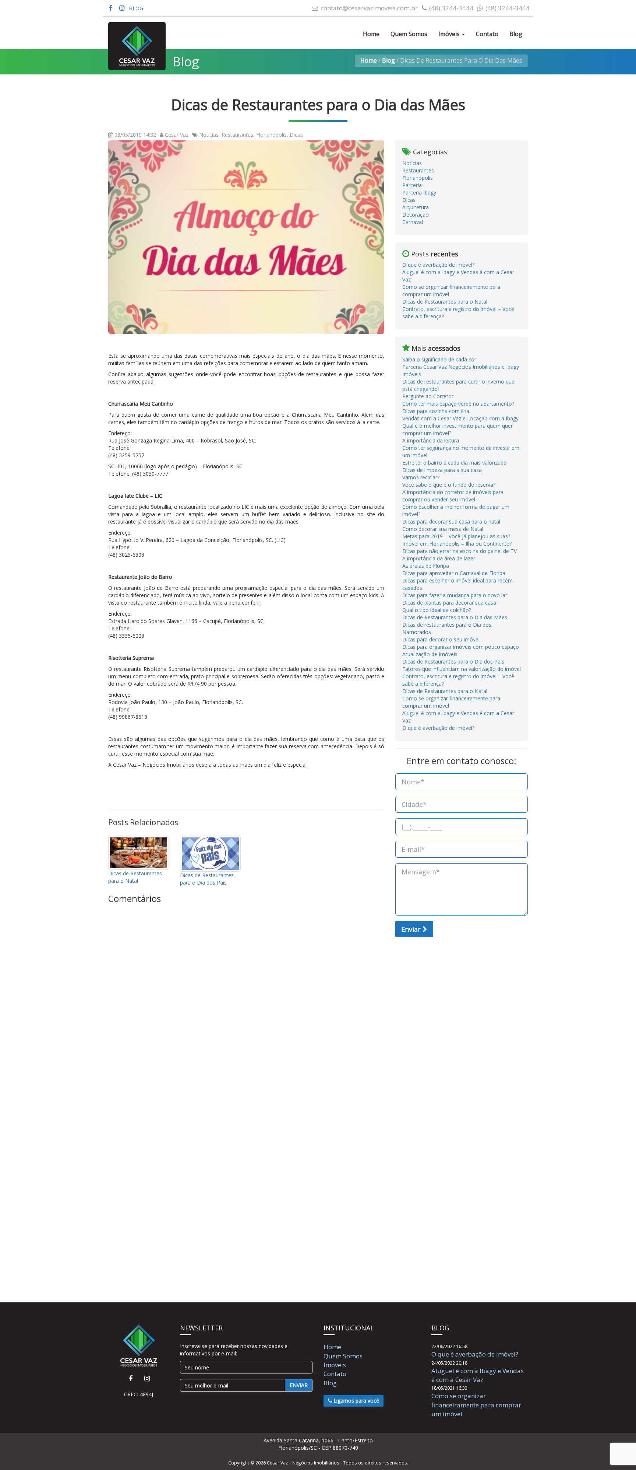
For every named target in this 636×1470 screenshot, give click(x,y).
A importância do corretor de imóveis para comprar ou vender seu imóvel (453, 496)
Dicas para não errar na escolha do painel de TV (459, 550)
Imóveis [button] (449, 34)
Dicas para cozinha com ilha (435, 410)
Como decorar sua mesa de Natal (442, 528)
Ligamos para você (355, 1400)
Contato (487, 34)
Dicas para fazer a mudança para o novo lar (454, 595)
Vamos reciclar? (420, 477)
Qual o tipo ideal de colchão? (436, 609)
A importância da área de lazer (438, 558)
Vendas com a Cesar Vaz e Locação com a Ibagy (460, 418)
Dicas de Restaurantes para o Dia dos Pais (207, 879)
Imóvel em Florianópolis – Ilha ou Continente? (457, 543)
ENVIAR (299, 1385)
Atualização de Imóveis (429, 654)
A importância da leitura (430, 440)
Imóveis (335, 1365)
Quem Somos (409, 34)
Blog (515, 34)
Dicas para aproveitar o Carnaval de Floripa (453, 573)
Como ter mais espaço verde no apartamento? (458, 403)
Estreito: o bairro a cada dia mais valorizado (454, 462)
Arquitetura (415, 207)
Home (371, 34)
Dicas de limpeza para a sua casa (442, 469)
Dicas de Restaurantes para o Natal (135, 877)
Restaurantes (418, 170)
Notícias (412, 163)
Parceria (412, 185)
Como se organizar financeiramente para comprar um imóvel (476, 1405)
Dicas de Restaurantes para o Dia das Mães (454, 617)
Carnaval (412, 221)
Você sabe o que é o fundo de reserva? (448, 484)
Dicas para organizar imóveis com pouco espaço (460, 646)
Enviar (412, 929)
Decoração (415, 214)
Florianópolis (417, 177)
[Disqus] (246, 996)
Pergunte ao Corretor (427, 396)
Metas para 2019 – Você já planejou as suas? (456, 536)
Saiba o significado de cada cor (439, 359)
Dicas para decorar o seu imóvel (441, 639)
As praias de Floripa (425, 565)
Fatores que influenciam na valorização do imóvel (461, 668)
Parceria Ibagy (419, 192)
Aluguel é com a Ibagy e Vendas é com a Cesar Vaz (477, 1375)
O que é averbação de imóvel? (438, 264)
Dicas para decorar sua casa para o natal (451, 521)
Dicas (409, 199)
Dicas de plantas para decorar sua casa (449, 602)
